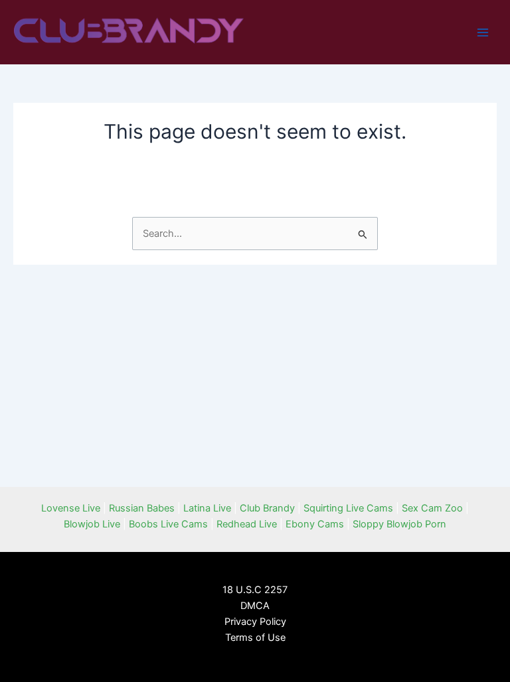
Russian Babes (142, 508)
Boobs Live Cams (168, 524)
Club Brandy (267, 508)
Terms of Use (255, 638)
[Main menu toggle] (483, 32)
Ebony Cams (315, 524)
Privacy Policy (255, 622)
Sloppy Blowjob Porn (399, 524)
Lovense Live (70, 508)
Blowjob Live (92, 524)
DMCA (255, 606)
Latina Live (207, 508)
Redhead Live (246, 524)
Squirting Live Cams (348, 508)
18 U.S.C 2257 (255, 590)
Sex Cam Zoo (432, 508)
